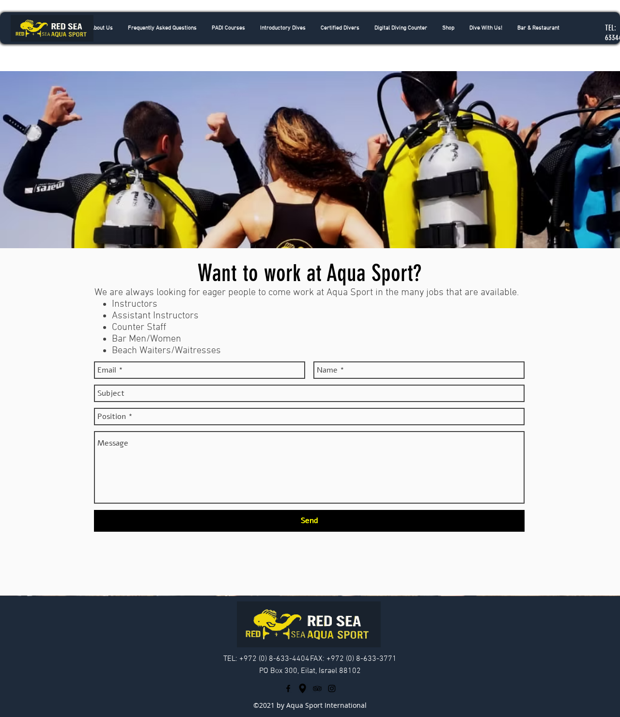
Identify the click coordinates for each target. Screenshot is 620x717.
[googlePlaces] (303, 688)
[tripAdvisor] (317, 688)
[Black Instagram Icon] (332, 688)
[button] (282, 28)
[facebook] (288, 688)
